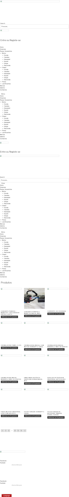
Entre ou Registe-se (10, 40)
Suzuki (6, 61)
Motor (4, 53)
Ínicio (2, 47)
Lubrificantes (6, 84)
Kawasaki (7, 59)
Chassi (4, 67)
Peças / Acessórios (6, 51)
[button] (34, 94)
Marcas (2, 86)
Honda (6, 55)
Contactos (3, 90)
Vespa (6, 63)
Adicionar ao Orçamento (9, 317)
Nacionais (7, 65)
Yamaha (6, 57)
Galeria (2, 88)
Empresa (3, 49)
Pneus (4, 82)
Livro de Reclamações (7, 447)
